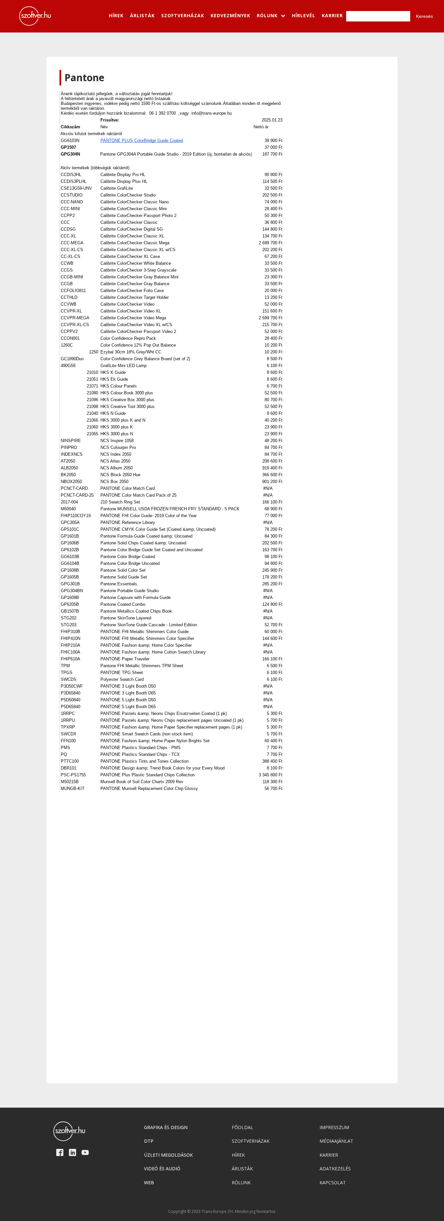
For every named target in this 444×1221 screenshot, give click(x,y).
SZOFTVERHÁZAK (182, 15)
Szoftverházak (250, 1141)
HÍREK (116, 15)
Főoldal (242, 1127)
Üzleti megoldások (168, 1155)
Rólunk (241, 1182)
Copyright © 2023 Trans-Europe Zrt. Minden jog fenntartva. (222, 1211)
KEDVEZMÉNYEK (230, 15)
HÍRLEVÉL (303, 15)
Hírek (238, 1155)
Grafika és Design (166, 1127)
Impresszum (334, 1127)
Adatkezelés (335, 1168)
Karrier (329, 1155)
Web (149, 1182)
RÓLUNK (267, 15)
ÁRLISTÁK (142, 15)
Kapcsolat (333, 1182)
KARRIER (332, 15)
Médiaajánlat (336, 1141)
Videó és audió (162, 1168)
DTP (148, 1141)
